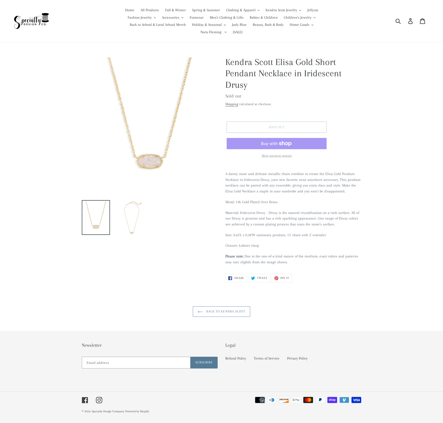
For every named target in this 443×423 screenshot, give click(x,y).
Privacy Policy (297, 358)
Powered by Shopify (137, 411)
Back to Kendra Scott (225, 311)
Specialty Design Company (108, 411)
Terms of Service (266, 358)
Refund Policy (235, 358)
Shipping (231, 104)
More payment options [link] (277, 155)
